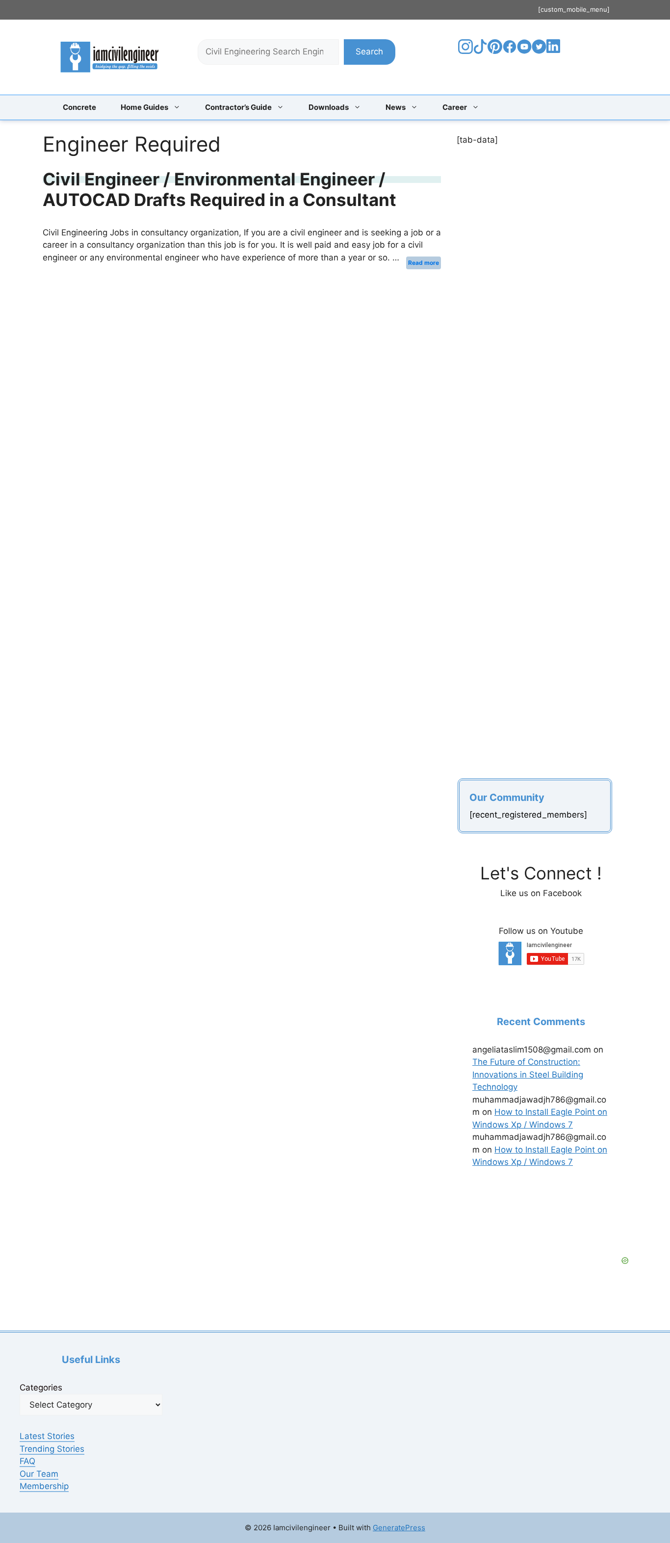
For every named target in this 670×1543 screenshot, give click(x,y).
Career (454, 107)
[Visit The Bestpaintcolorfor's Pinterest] (495, 51)
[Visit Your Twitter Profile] (539, 51)
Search (369, 51)
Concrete (79, 107)
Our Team (39, 1474)
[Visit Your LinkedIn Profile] (555, 53)
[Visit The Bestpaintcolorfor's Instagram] (465, 51)
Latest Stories (47, 1436)
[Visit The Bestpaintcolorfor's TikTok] (480, 51)
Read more (423, 262)
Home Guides (144, 107)
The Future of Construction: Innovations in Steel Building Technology (527, 1074)
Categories (41, 1387)
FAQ (27, 1461)
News (396, 107)
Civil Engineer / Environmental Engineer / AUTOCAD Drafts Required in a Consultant (219, 189)
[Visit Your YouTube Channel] (524, 51)
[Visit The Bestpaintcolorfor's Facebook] (509, 51)
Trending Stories (52, 1449)
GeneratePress (399, 1527)
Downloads (329, 107)
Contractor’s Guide (238, 107)
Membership (44, 1486)
